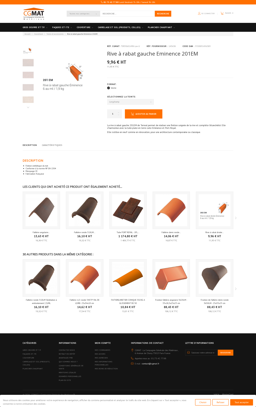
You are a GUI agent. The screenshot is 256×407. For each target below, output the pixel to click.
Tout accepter (242, 402)
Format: (112, 84)
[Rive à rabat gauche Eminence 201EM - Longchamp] (28, 62)
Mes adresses (101, 358)
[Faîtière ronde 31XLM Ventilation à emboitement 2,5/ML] (84, 210)
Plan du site (65, 380)
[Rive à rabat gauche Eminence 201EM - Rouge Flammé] (28, 75)
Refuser (220, 402)
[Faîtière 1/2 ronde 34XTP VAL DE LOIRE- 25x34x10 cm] (84, 278)
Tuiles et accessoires (55, 34)
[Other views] (28, 107)
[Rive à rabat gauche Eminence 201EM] (28, 50)
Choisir (203, 402)
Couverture (84, 27)
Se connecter (208, 13)
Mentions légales (67, 372)
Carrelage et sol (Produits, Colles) (119, 27)
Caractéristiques (52, 145)
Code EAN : (188, 46)
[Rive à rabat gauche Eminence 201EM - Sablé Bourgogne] (28, 87)
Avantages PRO (66, 358)
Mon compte (103, 342)
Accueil (28, 34)
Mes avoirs (100, 354)
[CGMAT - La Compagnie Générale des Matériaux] (34, 14)
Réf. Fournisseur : (157, 46)
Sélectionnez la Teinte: (122, 96)
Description (30, 145)
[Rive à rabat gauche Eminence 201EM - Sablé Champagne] (28, 99)
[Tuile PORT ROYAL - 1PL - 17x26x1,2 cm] (128, 210)
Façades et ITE (60, 27)
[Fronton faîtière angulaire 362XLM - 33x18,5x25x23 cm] (171, 278)
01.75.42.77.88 (158, 358)
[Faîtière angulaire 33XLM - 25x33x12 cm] (41, 210)
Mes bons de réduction (106, 368)
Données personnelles (70, 376)
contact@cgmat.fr (150, 363)
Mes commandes (102, 350)
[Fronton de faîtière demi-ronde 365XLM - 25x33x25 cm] (214, 278)
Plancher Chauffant (160, 27)
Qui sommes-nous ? (68, 362)
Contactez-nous (67, 350)
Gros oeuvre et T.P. (34, 27)
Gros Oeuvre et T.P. (32, 350)
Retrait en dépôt (67, 354)
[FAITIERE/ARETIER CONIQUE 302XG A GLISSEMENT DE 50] (128, 278)
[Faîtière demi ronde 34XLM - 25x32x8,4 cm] (171, 210)
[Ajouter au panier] (41, 234)
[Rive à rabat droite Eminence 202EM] (214, 210)
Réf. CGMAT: (113, 46)
